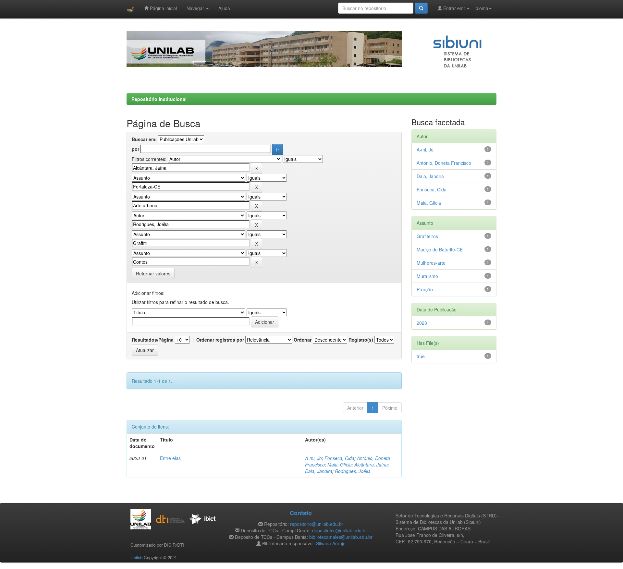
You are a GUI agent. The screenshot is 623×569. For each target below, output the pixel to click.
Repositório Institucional (159, 99)
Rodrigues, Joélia (353, 471)
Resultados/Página (153, 339)
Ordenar (303, 339)
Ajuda (224, 8)
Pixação (425, 289)
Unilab (136, 557)
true (421, 356)
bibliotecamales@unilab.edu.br (341, 537)
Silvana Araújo (331, 543)
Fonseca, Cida (339, 458)
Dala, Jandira (318, 471)
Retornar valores (153, 273)
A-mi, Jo (313, 458)
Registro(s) (360, 339)
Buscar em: (144, 139)
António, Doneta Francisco (444, 163)
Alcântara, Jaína (371, 464)
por (135, 149)
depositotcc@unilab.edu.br (339, 530)
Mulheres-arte (431, 263)
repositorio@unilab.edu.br (316, 524)
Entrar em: (454, 8)
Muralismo (427, 276)
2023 (422, 323)
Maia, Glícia (339, 464)
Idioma (481, 8)
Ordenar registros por (220, 339)
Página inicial (163, 8)
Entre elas (170, 458)
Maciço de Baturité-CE (440, 249)
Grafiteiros (427, 236)
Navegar (196, 8)
